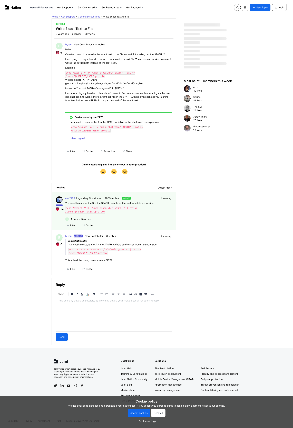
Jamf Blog (126, 384)
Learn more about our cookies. (208, 405)
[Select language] (245, 7)
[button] (260, 7)
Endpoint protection (212, 379)
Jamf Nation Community (134, 379)
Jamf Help (126, 368)
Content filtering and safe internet (219, 390)
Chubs (196, 96)
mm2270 (70, 198)
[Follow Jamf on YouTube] (68, 385)
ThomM (197, 106)
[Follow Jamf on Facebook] (82, 385)
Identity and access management (219, 373)
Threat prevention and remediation (220, 384)
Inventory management (167, 390)
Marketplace (128, 390)
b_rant (68, 44)
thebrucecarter (201, 126)
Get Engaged (133, 7)
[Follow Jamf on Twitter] (55, 385)
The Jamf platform (165, 368)
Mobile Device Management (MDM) (174, 379)
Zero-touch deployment (168, 373)
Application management (168, 384)
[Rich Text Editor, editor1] (114, 314)
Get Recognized (111, 7)
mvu (195, 87)
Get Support (64, 7)
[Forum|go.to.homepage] (13, 7)
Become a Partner (131, 395)
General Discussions (41, 7)
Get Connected (86, 7)
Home (55, 16)
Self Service (207, 368)
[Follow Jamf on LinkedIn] (62, 385)
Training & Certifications (134, 373)
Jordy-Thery (200, 116)
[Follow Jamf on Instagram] (75, 385)
